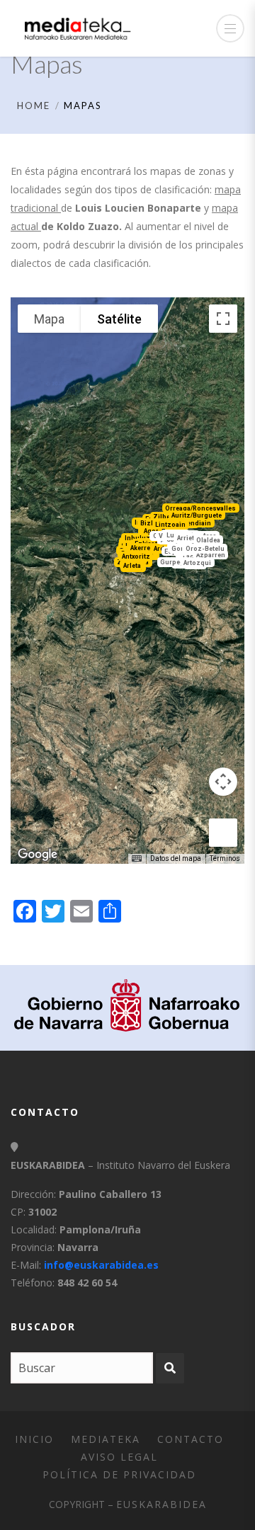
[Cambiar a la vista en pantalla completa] (223, 318)
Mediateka (105, 1439)
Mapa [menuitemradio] (49, 319)
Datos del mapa (175, 858)
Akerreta (143, 548)
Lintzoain (170, 524)
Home (33, 105)
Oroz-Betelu (205, 548)
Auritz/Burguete (196, 515)
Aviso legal (119, 1456)
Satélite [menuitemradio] (119, 319)
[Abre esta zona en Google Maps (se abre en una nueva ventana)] (37, 854)
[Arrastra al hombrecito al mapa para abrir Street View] (223, 832)
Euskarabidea (161, 1504)
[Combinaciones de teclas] (137, 859)
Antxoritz (136, 556)
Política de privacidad (119, 1474)
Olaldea (208, 540)
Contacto (190, 1439)
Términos (225, 858)
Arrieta (187, 538)
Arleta (132, 565)
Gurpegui (175, 562)
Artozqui (197, 562)
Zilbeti (163, 516)
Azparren (210, 555)
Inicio (34, 1439)
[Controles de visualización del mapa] (223, 781)
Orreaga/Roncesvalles (200, 508)
